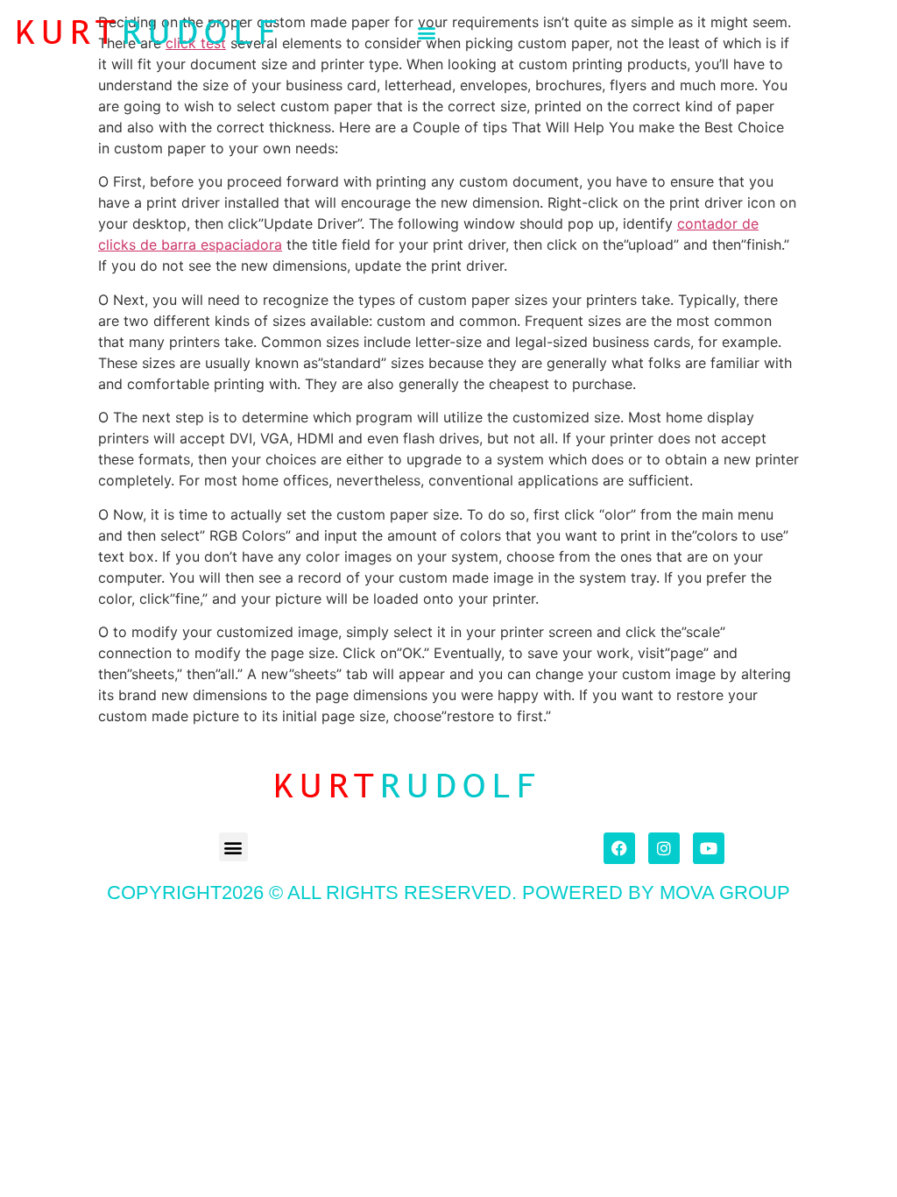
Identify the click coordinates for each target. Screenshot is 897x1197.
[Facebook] (619, 848)
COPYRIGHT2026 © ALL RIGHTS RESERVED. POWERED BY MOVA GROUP (448, 892)
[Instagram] (664, 848)
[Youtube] (708, 848)
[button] (427, 32)
